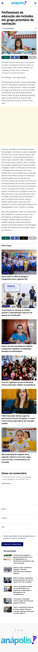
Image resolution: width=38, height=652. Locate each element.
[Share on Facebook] (15, 57)
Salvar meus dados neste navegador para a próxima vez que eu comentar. (19, 537)
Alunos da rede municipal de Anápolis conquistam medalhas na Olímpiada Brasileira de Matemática (17, 349)
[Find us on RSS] (22, 630)
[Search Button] (35, 3)
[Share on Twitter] (23, 57)
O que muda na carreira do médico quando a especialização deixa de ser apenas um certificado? (17, 313)
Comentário (7, 483)
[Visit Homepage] (19, 3)
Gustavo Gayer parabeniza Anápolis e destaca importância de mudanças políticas (22, 571)
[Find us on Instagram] (19, 630)
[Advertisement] (19, 126)
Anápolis (6, 272)
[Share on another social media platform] (32, 57)
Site (3, 527)
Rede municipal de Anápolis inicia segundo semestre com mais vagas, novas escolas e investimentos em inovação (16, 458)
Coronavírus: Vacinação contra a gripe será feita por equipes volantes (23, 601)
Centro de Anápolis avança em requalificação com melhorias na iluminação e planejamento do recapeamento (22, 591)
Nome (4, 509)
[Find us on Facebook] (15, 630)
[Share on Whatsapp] (6, 57)
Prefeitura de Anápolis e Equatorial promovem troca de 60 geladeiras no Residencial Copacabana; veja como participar (23, 559)
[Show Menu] (2, 3)
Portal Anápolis (8, 28)
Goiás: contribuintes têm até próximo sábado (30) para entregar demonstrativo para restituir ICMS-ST (23, 610)
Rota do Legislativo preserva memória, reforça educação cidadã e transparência (18, 384)
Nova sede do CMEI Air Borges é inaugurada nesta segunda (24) (15, 278)
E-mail (4, 518)
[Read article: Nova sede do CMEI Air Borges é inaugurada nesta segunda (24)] (19, 262)
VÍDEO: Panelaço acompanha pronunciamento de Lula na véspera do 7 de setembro (23, 580)
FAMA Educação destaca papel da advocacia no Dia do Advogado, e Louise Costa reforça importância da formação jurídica (18, 420)
